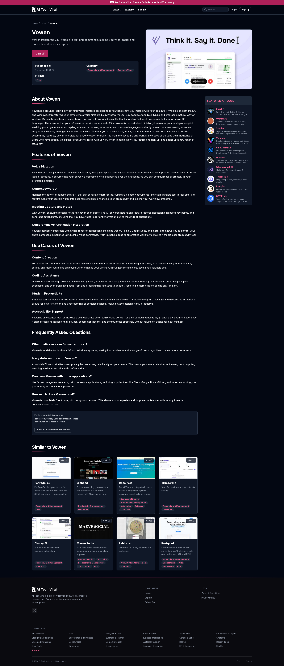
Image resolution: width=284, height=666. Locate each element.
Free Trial (125, 510)
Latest (117, 9)
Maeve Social (86, 543)
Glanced (82, 482)
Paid (38, 510)
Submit (142, 9)
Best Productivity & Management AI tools (56, 418)
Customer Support (151, 642)
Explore (129, 9)
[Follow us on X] (34, 610)
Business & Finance (130, 499)
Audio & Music (149, 633)
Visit (38, 53)
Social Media (84, 566)
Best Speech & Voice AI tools (49, 421)
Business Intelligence (153, 637)
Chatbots (220, 637)
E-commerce (112, 646)
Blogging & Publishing (42, 637)
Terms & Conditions (210, 593)
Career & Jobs (186, 637)
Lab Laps (125, 543)
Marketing (102, 559)
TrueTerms (168, 482)
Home (35, 23)
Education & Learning (153, 646)
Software (139, 506)
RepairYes (125, 482)
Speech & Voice (125, 70)
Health (219, 646)
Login (234, 9)
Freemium (83, 510)
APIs (181, 563)
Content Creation (86, 559)
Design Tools (222, 642)
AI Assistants (38, 633)
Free (39, 80)
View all (36, 650)
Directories (74, 646)
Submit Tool (150, 602)
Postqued (167, 543)
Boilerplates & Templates (81, 637)
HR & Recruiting (187, 646)
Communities (75, 642)
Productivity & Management (101, 70)
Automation (126, 506)
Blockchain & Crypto (226, 633)
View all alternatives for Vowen (53, 429)
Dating (182, 642)
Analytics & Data (113, 633)
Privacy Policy (208, 597)
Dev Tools (37, 646)
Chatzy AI (40, 543)
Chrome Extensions (41, 642)
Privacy (249, 661)
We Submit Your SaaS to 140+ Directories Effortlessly (144, 2)
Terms (239, 661)
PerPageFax (42, 482)
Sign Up (246, 9)
